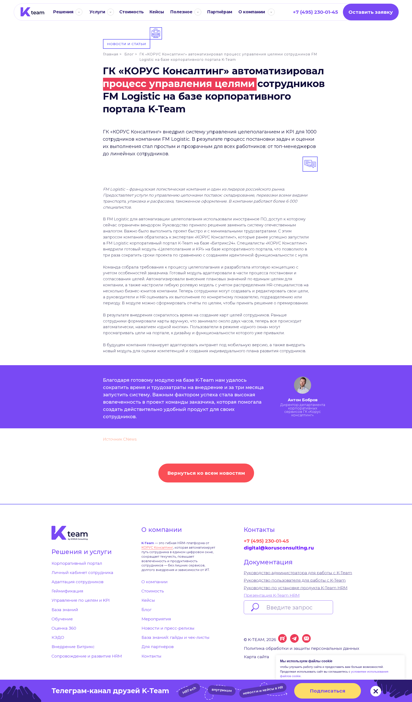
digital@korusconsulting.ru (279, 548)
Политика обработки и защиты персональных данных (301, 648)
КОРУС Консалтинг (157, 547)
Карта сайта (256, 656)
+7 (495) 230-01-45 (266, 541)
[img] (32, 12)
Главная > (112, 54)
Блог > (130, 54)
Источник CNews (120, 439)
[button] (371, 12)
